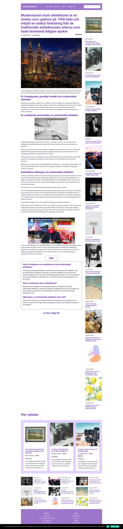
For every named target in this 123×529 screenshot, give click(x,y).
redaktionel (78, 34)
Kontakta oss (71, 6)
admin (37, 455)
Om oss (57, 6)
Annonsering (49, 6)
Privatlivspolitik (114, 526)
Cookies (63, 6)
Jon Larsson (36, 35)
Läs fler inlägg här (51, 313)
